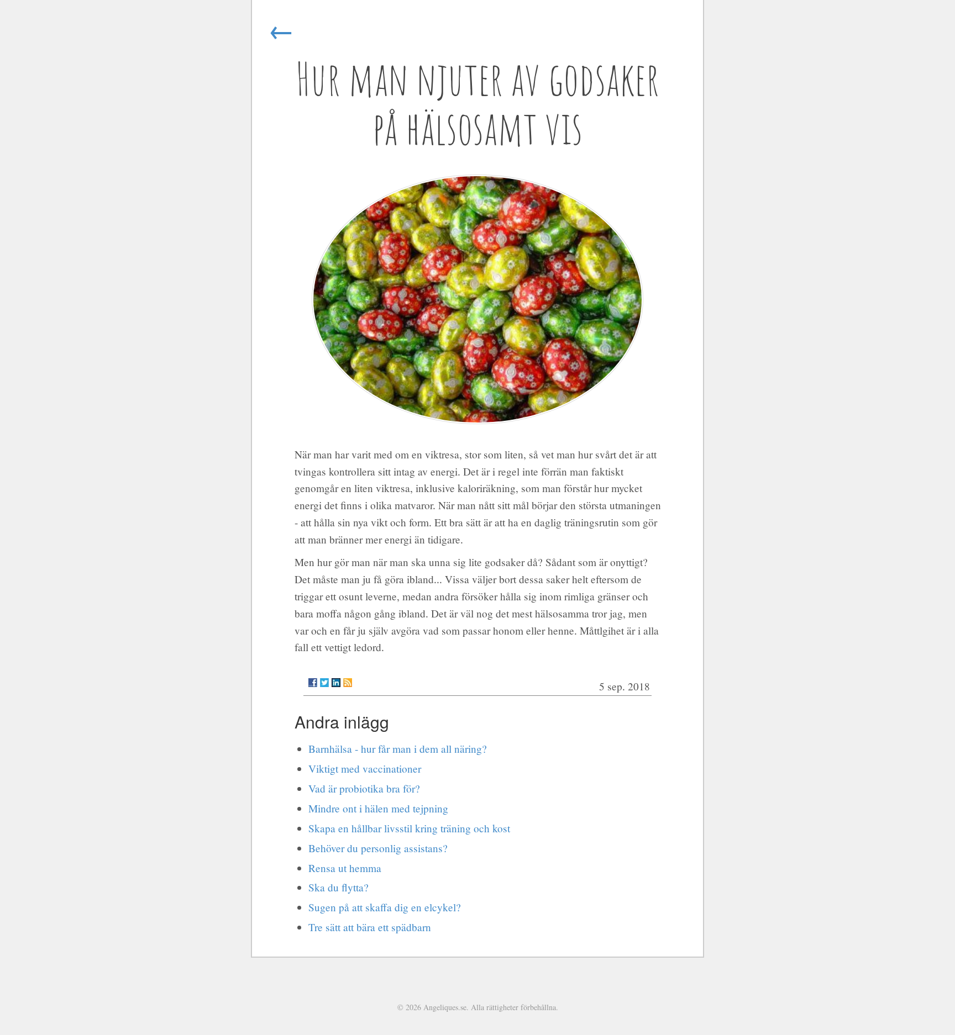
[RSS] (347, 682)
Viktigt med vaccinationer (364, 768)
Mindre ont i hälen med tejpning (378, 808)
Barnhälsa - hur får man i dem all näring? (397, 749)
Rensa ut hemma (344, 868)
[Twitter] (324, 682)
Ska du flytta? (338, 887)
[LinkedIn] (336, 682)
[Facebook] (312, 682)
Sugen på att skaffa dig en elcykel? (384, 907)
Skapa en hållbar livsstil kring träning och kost (409, 828)
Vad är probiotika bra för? (364, 788)
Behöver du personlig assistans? (378, 848)
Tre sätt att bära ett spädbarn (369, 927)
